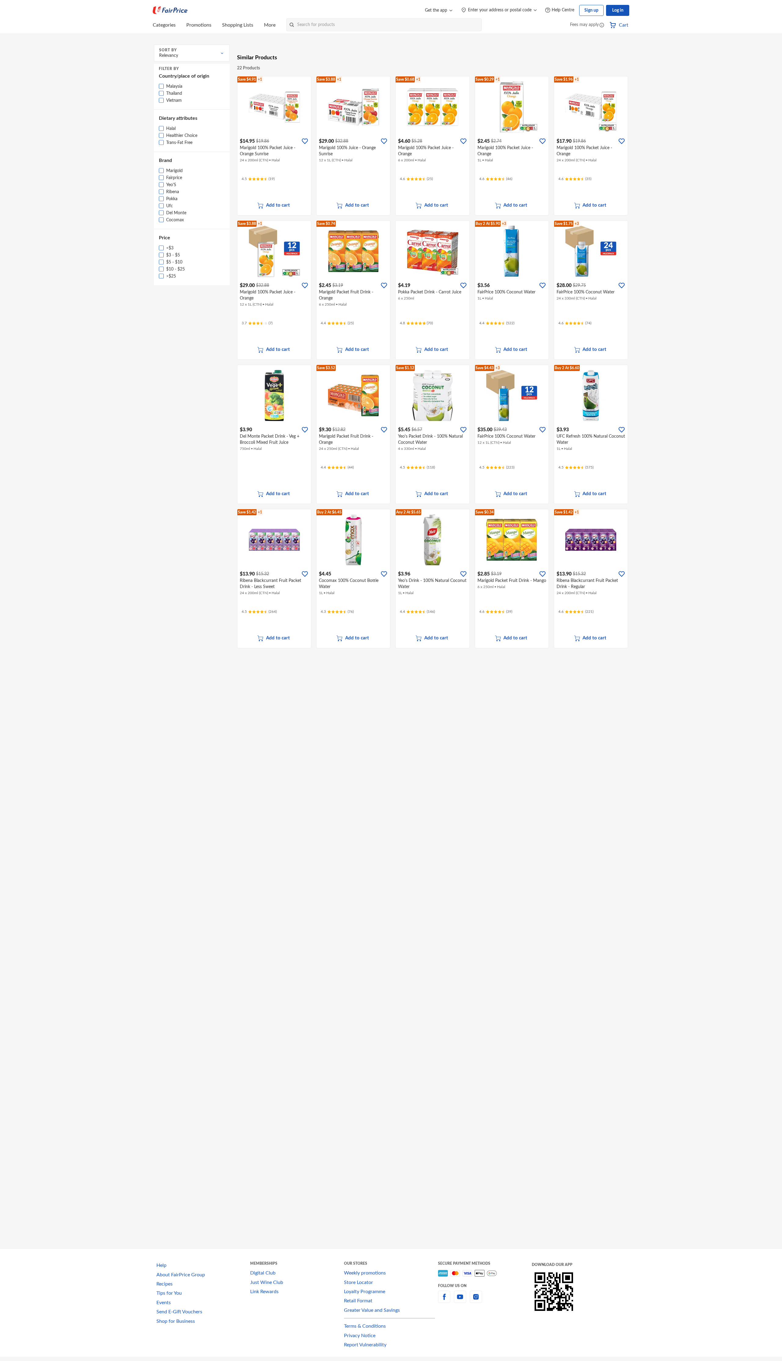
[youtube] (460, 1300)
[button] (601, 25)
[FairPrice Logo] (170, 10)
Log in (617, 10)
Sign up (591, 10)
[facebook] (444, 1300)
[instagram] (476, 1300)
